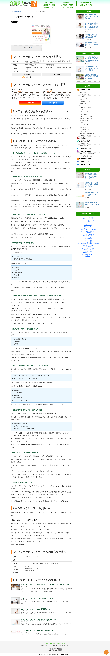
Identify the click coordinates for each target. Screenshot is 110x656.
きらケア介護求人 (88, 217)
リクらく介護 (88, 242)
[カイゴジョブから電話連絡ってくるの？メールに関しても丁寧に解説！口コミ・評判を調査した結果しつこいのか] (80, 25)
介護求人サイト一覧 (67, 7)
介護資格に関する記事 (49, 5)
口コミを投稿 (53, 103)
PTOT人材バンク (88, 253)
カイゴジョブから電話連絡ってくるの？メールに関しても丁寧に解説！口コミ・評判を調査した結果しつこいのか (91, 26)
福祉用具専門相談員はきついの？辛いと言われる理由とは (91, 16)
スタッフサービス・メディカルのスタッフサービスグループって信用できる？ (45, 584)
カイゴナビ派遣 (88, 240)
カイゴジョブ (88, 225)
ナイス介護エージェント (88, 249)
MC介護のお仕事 (87, 235)
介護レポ (88, 256)
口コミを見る (30, 103)
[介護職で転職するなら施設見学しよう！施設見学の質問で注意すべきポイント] (80, 185)
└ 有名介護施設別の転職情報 (86, 156)
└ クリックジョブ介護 (84, 101)
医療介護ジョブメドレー (88, 245)
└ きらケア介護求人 (84, 92)
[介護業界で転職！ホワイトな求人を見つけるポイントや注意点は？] (80, 68)
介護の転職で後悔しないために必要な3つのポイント (92, 204)
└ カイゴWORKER (83, 124)
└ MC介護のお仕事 (83, 120)
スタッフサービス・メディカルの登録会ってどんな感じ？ (39, 598)
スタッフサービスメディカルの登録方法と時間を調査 (37, 630)
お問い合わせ (59, 645)
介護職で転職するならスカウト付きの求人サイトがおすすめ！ (91, 194)
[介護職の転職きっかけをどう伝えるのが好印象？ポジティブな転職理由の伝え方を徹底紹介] (80, 175)
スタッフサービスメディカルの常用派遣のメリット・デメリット (41, 609)
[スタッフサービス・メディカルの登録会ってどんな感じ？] (15, 600)
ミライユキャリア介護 (88, 220)
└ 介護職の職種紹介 (84, 145)
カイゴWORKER (87, 239)
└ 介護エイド (82, 122)
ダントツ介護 (88, 246)
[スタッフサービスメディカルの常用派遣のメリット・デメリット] (15, 611)
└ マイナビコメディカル (85, 135)
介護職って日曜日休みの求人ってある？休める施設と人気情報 (91, 76)
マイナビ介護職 (88, 251)
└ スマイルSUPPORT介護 (85, 118)
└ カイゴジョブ (83, 99)
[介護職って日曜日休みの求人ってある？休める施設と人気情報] (80, 77)
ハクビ (88, 223)
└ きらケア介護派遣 (84, 94)
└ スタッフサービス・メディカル (87, 112)
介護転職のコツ (67, 2)
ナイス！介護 (88, 232)
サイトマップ (51, 645)
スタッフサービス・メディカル (87, 229)
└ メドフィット (83, 109)
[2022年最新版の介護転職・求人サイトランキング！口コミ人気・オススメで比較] (80, 59)
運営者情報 (44, 645)
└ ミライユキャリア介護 (85, 107)
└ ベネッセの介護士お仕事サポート (88, 116)
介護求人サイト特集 (49, 2)
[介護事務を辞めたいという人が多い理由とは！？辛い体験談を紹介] (80, 36)
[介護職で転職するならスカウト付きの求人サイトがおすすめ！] (80, 196)
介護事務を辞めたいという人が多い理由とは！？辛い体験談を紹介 (91, 36)
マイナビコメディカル (88, 248)
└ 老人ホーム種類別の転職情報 (86, 153)
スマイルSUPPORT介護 (87, 231)
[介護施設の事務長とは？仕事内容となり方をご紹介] (80, 44)
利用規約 (66, 645)
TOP (12, 11)
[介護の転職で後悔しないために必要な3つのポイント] (80, 204)
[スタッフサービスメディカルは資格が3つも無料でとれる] (15, 622)
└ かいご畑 (81, 96)
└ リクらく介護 (83, 131)
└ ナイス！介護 (83, 114)
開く (32, 47)
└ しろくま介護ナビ (84, 129)
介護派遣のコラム (49, 7)
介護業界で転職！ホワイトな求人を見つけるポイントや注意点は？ (91, 68)
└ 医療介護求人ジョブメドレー (86, 133)
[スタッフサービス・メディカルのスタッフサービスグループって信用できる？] (15, 587)
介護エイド (88, 237)
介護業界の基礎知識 (85, 2)
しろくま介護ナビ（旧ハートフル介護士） (87, 243)
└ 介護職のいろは (83, 143)
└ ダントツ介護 (83, 103)
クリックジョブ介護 (87, 226)
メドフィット (88, 228)
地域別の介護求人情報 (86, 5)
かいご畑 (88, 221)
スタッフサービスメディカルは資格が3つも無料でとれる (38, 620)
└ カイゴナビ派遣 (83, 127)
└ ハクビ (81, 105)
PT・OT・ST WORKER (87, 254)
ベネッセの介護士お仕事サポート (88, 234)
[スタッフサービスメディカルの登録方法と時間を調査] (15, 632)
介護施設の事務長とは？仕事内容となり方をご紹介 (91, 44)
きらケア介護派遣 (88, 218)
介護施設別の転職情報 (67, 5)
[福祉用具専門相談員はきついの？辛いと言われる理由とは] (80, 17)
